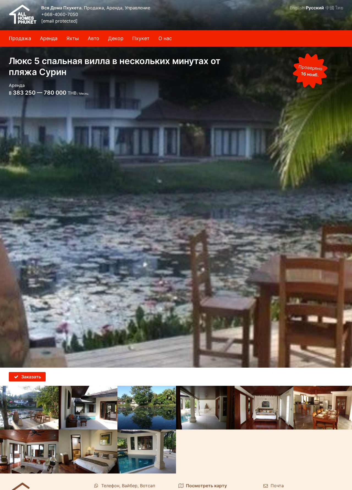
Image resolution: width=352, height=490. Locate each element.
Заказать (31, 376)
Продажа (20, 38)
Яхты (72, 38)
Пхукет (141, 38)
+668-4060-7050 (59, 14)
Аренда (48, 38)
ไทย (339, 7)
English (297, 7)
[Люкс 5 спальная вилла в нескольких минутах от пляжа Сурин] (176, 184)
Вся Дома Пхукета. (62, 7)
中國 (329, 7)
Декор (115, 38)
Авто (93, 38)
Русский (315, 7)
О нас (165, 38)
